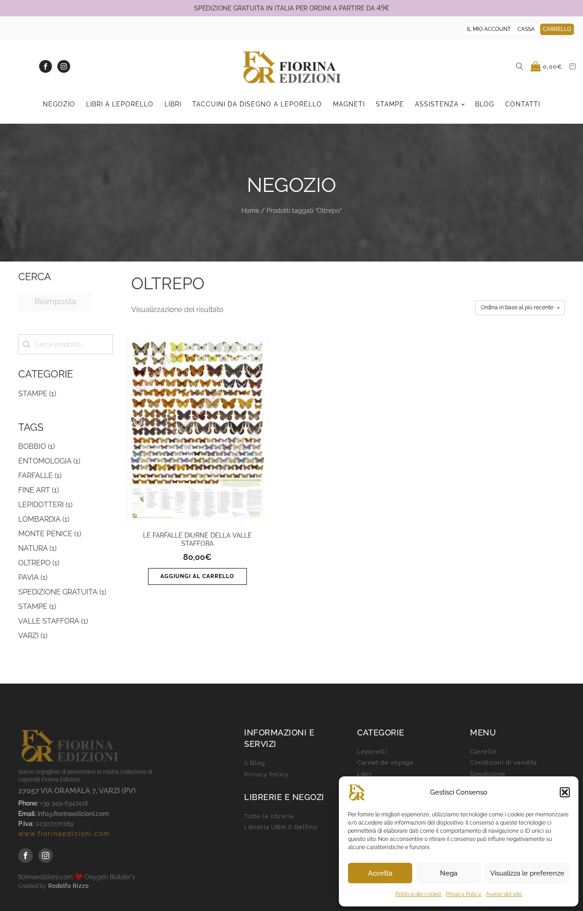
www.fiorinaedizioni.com (64, 833)
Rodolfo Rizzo (68, 886)
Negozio (59, 104)
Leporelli (372, 752)
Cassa (526, 29)
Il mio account (489, 29)
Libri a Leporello (119, 104)
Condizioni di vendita (503, 763)
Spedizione (488, 774)
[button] (564, 792)
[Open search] (519, 66)
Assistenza (437, 104)
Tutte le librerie (269, 816)
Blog (484, 104)
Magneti (349, 104)
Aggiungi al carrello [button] (197, 576)
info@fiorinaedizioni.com (73, 813)
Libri (172, 104)
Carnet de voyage (385, 763)
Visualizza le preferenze (527, 873)
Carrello (557, 29)
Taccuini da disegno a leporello (257, 104)
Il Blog (254, 763)
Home (250, 210)
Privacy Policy (463, 894)
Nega (448, 873)
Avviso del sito (504, 894)
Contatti (522, 104)
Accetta (380, 873)
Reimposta (55, 301)
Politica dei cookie (418, 894)
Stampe (390, 104)
